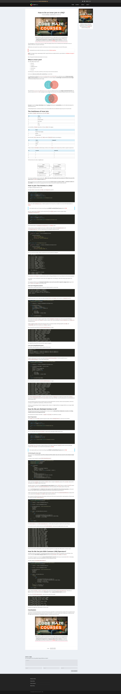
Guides (82, 4)
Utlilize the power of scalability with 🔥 (41, 1)
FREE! (66, 208)
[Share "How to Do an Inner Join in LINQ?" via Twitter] (53, 648)
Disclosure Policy (33, 678)
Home (73, 4)
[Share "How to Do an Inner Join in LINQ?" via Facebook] (51, 648)
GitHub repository (52, 50)
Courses (77, 4)
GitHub (51, 225)
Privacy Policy (32, 681)
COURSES (53, 40)
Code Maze (47, 14)
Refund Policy (32, 685)
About (87, 4)
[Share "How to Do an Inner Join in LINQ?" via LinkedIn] (55, 648)
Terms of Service (33, 683)
